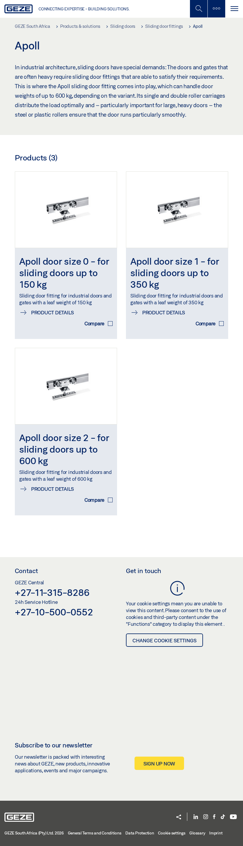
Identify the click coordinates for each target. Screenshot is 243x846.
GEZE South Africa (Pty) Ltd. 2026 (34, 833)
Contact (26, 570)
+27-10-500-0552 (54, 612)
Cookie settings (171, 833)
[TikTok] (223, 817)
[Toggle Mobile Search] (198, 8)
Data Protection (139, 833)
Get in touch (143, 570)
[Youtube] (233, 817)
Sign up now (159, 763)
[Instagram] (205, 817)
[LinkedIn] (195, 817)
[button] (178, 817)
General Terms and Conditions (95, 833)
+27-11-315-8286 (52, 592)
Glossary (197, 833)
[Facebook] (214, 817)
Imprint (215, 833)
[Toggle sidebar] (216, 8)
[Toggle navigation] (234, 8)
